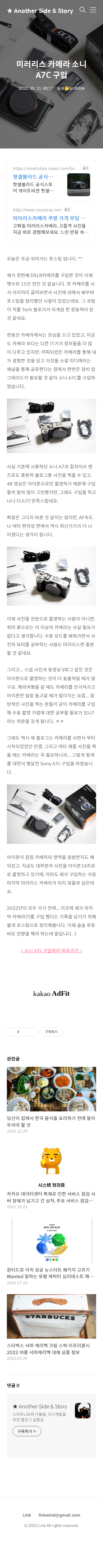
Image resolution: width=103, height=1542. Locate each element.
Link (27, 1515)
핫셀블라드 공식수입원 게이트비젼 (33, 176)
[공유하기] (24, 1032)
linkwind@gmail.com (59, 1515)
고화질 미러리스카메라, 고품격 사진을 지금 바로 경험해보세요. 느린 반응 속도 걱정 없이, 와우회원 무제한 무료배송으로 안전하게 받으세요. (50, 228)
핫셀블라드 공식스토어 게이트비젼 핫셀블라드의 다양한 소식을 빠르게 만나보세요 (33, 187)
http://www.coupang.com (37, 209)
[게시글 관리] (31, 1032)
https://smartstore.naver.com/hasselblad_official (45, 168)
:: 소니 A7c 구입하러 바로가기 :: (51, 950)
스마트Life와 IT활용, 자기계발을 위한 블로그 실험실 (39, 1416)
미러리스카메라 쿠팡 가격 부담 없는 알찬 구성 (49, 218)
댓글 (13, 1385)
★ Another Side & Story (35, 10)
